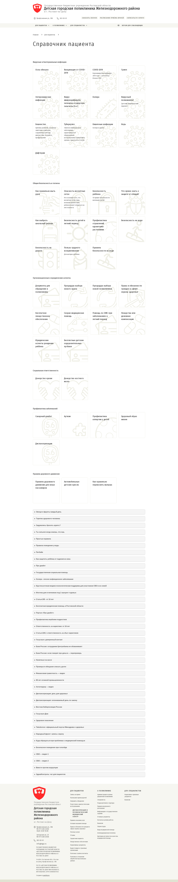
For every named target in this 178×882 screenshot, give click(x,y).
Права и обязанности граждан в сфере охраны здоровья (80, 828)
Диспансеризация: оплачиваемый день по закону (56, 700)
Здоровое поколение (44, 720)
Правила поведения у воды (47, 545)
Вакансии (100, 823)
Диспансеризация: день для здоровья (51, 693)
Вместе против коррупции (47, 767)
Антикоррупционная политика (106, 833)
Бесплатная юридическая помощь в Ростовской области (59, 606)
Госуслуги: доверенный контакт (49, 640)
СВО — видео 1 (42, 754)
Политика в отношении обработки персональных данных (78, 859)
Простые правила (43, 539)
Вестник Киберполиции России (49, 707)
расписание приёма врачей (112, 18)
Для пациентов (49, 35)
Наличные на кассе (44, 660)
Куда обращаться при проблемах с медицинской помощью (60, 741)
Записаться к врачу (135, 18)
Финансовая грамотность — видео (50, 673)
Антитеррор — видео (45, 687)
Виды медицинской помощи (105, 830)
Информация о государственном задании (107, 812)
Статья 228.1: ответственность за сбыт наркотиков (57, 633)
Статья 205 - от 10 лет (45, 599)
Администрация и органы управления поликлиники (105, 795)
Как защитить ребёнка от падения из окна (53, 559)
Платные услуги (75, 832)
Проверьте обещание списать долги (51, 667)
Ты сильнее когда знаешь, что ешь (50, 532)
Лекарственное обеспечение (79, 842)
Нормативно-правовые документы (132, 795)
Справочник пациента (76, 838)
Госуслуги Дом (42, 714)
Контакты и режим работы (105, 820)
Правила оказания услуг (77, 820)
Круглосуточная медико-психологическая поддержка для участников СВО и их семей (71, 586)
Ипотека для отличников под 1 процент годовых (56, 593)
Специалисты (101, 800)
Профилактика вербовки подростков (51, 619)
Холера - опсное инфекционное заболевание (54, 579)
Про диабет (41, 566)
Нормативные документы (78, 845)
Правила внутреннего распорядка (103, 807)
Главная (35, 35)
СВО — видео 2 (42, 761)
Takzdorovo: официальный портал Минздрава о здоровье (60, 727)
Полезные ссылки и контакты (79, 853)
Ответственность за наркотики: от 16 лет (53, 626)
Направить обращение (77, 801)
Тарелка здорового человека (48, 518)
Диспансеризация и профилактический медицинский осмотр (80, 813)
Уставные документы (103, 817)
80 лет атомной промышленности (50, 680)
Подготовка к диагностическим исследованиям (79, 805)
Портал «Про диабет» (45, 613)
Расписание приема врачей (78, 798)
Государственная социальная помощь (52, 572)
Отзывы (72, 835)
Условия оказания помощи (78, 823)
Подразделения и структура (105, 803)
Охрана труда (101, 826)
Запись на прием (75, 794)
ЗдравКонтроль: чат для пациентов (50, 774)
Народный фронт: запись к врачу (50, 734)
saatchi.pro (46, 875)
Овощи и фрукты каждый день (48, 512)
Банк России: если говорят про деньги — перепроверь (59, 653)
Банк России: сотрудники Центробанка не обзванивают (59, 646)
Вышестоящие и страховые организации (78, 849)
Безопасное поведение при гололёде (51, 747)
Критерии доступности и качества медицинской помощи (107, 837)
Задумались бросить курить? (48, 525)
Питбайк (39, 552)
